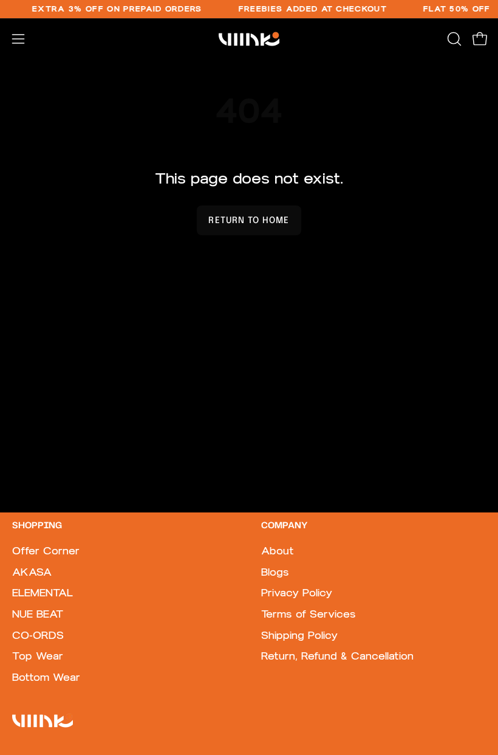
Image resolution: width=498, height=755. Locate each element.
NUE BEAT (37, 614)
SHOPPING (37, 525)
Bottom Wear (46, 677)
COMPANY (284, 525)
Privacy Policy (296, 593)
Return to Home (248, 220)
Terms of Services (308, 614)
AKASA (32, 572)
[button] (453, 38)
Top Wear (37, 656)
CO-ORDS (38, 635)
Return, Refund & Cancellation (337, 656)
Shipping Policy (299, 635)
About (277, 551)
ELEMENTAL (42, 593)
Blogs (275, 572)
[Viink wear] (249, 39)
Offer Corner (46, 551)
